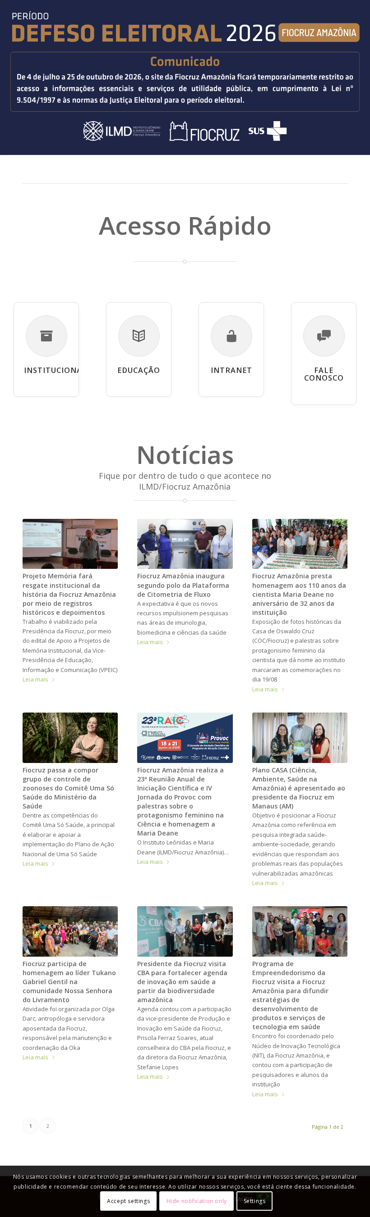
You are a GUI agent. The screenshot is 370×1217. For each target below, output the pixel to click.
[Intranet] (231, 336)
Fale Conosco (324, 374)
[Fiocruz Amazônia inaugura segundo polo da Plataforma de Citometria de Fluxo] (184, 544)
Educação (138, 370)
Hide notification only (196, 1201)
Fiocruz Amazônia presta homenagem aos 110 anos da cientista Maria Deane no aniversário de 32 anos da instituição (299, 594)
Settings (255, 1201)
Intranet (231, 370)
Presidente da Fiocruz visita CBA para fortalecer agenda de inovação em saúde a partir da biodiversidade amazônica (182, 981)
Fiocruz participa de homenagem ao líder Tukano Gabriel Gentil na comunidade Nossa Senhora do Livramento (69, 981)
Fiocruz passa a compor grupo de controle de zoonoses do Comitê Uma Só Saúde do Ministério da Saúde (68, 788)
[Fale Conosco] (324, 336)
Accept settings (128, 1201)
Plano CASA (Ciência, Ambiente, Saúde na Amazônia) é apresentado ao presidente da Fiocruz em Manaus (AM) (298, 788)
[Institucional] (46, 336)
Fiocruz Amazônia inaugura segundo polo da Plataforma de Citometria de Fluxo (183, 585)
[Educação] (139, 336)
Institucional (55, 370)
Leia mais (35, 679)
